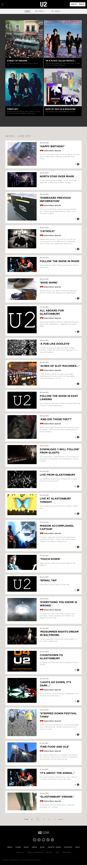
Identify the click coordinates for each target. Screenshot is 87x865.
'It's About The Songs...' (57, 773)
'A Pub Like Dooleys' (55, 344)
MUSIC (26, 847)
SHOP (77, 847)
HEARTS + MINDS (54, 847)
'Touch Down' (50, 559)
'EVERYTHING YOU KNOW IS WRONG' (58, 604)
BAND (42, 847)
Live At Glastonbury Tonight (55, 500)
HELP (57, 852)
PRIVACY (49, 852)
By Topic (39, 11)
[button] (2, 4)
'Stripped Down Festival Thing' (58, 715)
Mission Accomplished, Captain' (57, 527)
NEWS (9, 847)
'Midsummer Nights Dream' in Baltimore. (59, 633)
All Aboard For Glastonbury (52, 312)
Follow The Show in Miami (59, 261)
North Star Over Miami (57, 176)
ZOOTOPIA (68, 847)
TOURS (18, 847)
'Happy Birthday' (52, 146)
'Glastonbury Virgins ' (57, 797)
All (27, 11)
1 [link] (37, 819)
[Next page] (55, 819)
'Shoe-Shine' (49, 282)
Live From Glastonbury (57, 475)
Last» (60, 819)
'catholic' (47, 231)
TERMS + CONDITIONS (35, 852)
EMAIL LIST (20, 852)
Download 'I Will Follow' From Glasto (59, 451)
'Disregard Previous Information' (55, 199)
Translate (66, 852)
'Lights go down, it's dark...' (55, 684)
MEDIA (34, 847)
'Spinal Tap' (48, 580)
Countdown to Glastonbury (51, 657)
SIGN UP (74, 5)
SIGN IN (82, 5)
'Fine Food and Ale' (54, 747)
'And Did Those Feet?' (56, 419)
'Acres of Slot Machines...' (59, 366)
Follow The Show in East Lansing (59, 398)
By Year (55, 11)
